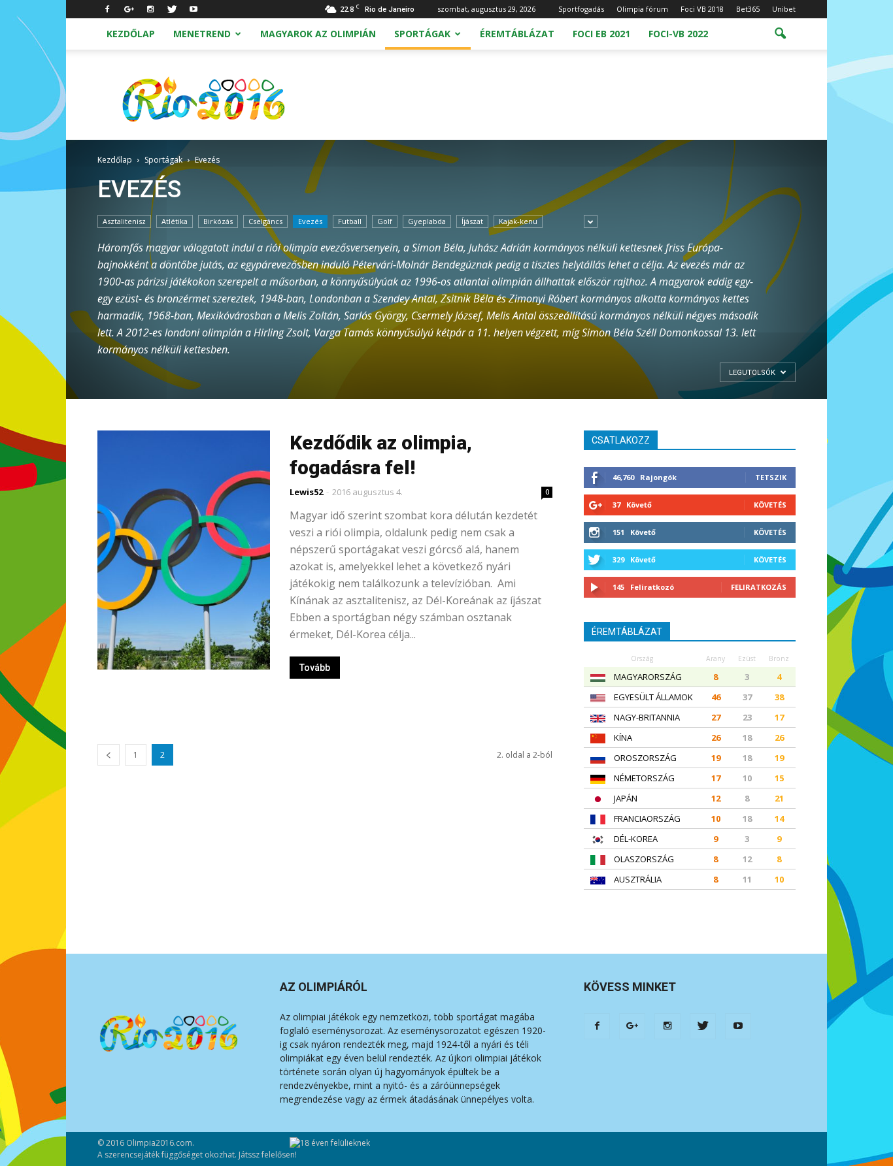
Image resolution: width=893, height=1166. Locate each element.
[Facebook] (107, 9)
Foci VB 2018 (702, 9)
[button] (780, 34)
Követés (770, 505)
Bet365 (748, 9)
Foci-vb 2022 (678, 33)
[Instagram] (150, 9)
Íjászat (472, 221)
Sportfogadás (581, 9)
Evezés (310, 221)
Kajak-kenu (518, 221)
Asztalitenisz (124, 221)
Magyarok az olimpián (318, 33)
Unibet (784, 9)
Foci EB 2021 (601, 33)
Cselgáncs (265, 221)
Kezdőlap (131, 33)
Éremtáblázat (517, 33)
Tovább (314, 667)
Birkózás (218, 221)
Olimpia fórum (642, 9)
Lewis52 (306, 492)
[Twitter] (172, 9)
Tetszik (770, 477)
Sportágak (422, 33)
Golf (384, 221)
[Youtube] (193, 9)
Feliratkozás (758, 587)
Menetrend (202, 33)
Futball (350, 221)
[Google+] (129, 9)
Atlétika (174, 221)
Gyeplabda (427, 221)
